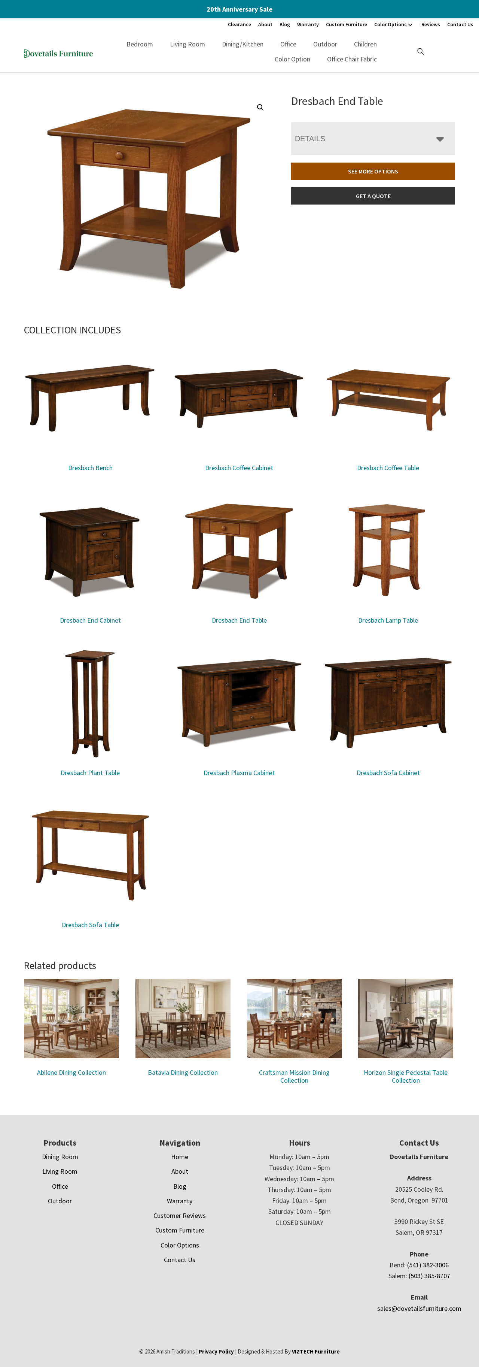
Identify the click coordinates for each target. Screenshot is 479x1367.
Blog (285, 24)
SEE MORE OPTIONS (373, 171)
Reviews (430, 24)
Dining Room (60, 1156)
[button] (260, 107)
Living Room (187, 44)
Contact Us (460, 24)
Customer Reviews (179, 1215)
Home (179, 1156)
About (265, 24)
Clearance (239, 24)
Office (288, 44)
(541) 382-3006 (428, 1265)
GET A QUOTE (373, 196)
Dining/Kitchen (242, 44)
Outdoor (325, 44)
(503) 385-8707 (429, 1275)
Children (365, 44)
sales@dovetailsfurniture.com (419, 1308)
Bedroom (139, 44)
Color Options (390, 24)
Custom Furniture (346, 24)
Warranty (308, 24)
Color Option (292, 59)
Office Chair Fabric (352, 59)
